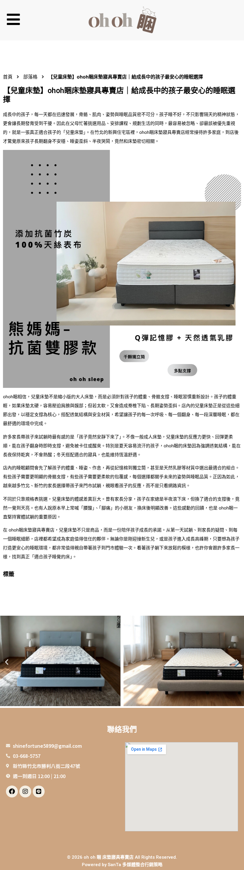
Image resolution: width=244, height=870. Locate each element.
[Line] (39, 791)
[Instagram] (25, 791)
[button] (41, 20)
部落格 (30, 77)
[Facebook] (12, 791)
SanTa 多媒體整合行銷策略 (135, 864)
